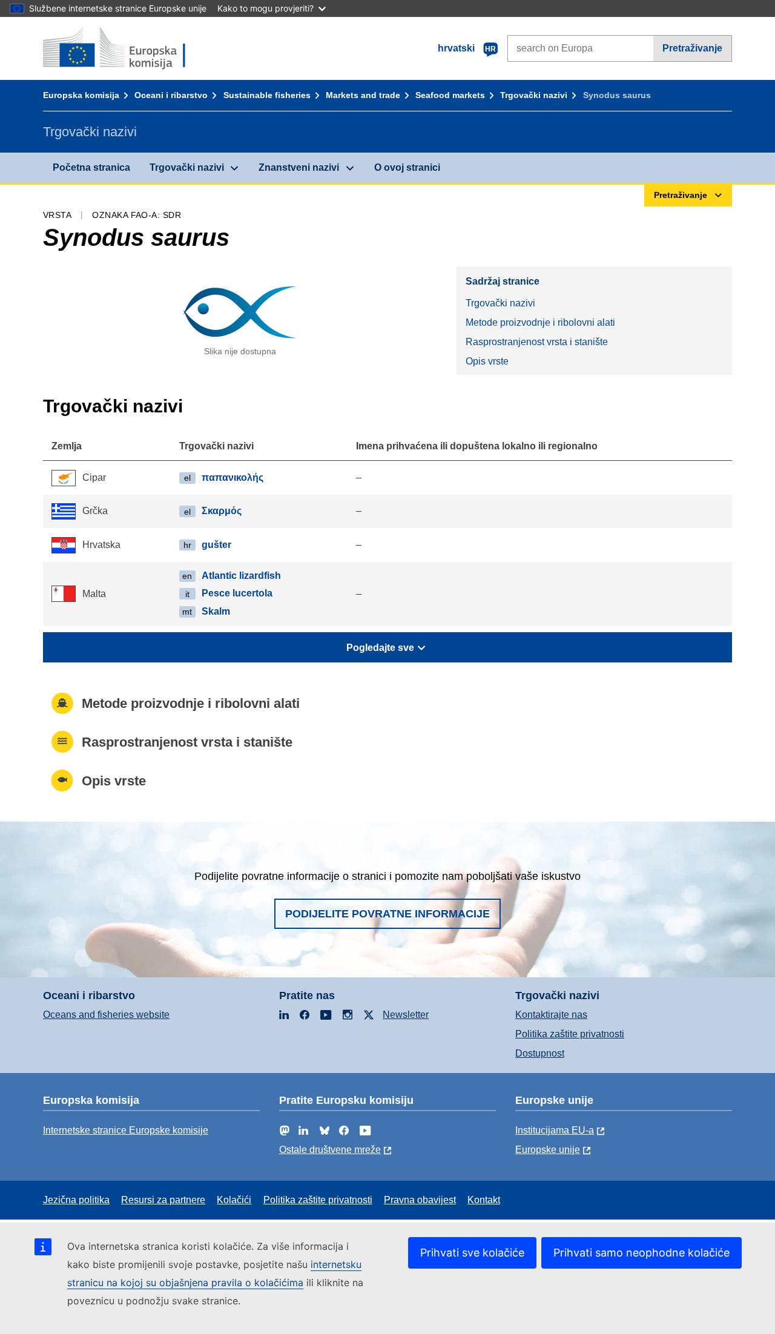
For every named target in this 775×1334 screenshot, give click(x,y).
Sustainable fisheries (267, 95)
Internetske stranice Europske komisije (125, 1130)
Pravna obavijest (420, 1200)
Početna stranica (91, 167)
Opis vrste (487, 361)
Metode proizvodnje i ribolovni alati (540, 322)
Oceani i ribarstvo (171, 95)
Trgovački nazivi (533, 95)
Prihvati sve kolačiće (472, 1252)
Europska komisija (81, 95)
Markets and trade (363, 95)
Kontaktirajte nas (551, 1014)
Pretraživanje (692, 48)
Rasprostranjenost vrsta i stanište (537, 342)
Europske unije (547, 1149)
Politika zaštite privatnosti (569, 1034)
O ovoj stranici (407, 167)
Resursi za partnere (163, 1200)
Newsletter (406, 1014)
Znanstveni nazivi (299, 167)
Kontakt (483, 1200)
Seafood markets (450, 95)
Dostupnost (539, 1053)
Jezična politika (76, 1200)
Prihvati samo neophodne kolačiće (641, 1252)
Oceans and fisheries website (106, 1014)
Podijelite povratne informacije (387, 914)
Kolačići (234, 1200)
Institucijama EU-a (554, 1130)
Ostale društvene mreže (330, 1149)
